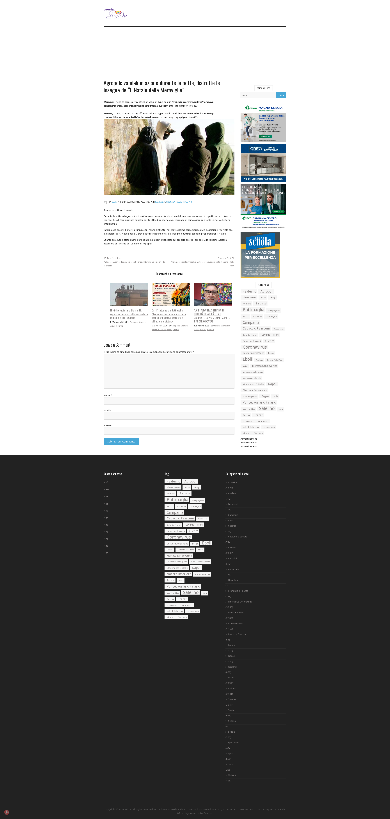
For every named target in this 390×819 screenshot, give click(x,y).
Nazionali (232, 666)
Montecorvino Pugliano (253, 372)
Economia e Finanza (238, 590)
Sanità (231, 710)
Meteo (231, 645)
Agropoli (267, 291)
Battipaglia (253, 309)
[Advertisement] (195, 53)
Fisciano (259, 360)
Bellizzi (246, 316)
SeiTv (114, 201)
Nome (108, 395)
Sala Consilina (249, 409)
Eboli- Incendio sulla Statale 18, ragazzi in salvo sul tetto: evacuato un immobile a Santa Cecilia (129, 314)
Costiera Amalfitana (253, 352)
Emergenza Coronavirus (240, 601)
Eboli (247, 359)
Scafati (258, 415)
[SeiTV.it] (116, 10)
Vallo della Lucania (251, 427)
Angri (273, 297)
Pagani (265, 396)
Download (233, 580)
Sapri (281, 409)
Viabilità (232, 775)
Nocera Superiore (250, 396)
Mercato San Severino (264, 366)
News (179, 201)
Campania (160, 201)
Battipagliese (274, 310)
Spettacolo (233, 742)
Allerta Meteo (250, 297)
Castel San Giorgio (250, 335)
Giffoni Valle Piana (275, 360)
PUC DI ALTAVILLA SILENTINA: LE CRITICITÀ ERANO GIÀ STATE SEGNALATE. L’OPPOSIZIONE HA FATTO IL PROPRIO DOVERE (212, 315)
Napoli (272, 384)
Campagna (271, 316)
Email (107, 410)
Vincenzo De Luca (253, 433)
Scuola (231, 731)
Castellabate (279, 329)
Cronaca (170, 201)
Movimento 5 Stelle (253, 384)
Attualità (216, 325)
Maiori (245, 366)
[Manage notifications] (6, 812)
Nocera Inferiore (255, 390)
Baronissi (261, 303)
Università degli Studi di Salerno (256, 421)
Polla (275, 396)
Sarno (246, 415)
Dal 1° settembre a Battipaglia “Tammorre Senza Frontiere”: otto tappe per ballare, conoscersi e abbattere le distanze (169, 315)
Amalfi (263, 297)
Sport (231, 753)
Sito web (108, 425)
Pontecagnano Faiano (259, 402)
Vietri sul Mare (269, 427)
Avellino (247, 303)
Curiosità (232, 558)
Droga (271, 353)
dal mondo (233, 569)
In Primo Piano (235, 623)
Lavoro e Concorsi (237, 634)
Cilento (269, 341)
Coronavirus (255, 347)
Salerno (187, 201)
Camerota (257, 316)
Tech (230, 764)
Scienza (232, 720)
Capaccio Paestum (256, 328)
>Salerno (249, 291)
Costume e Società (237, 536)
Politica (203, 329)
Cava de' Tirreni (270, 334)
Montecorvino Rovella (252, 378)
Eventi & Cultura (159, 329)
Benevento (233, 504)
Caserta (232, 525)
